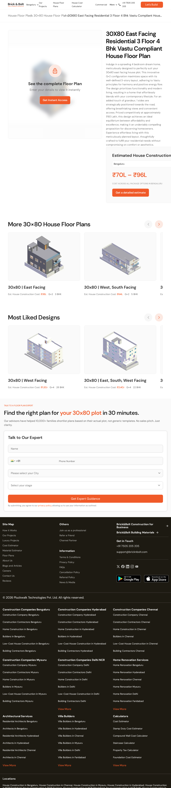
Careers (7, 570)
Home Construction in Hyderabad (76, 629)
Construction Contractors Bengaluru (22, 621)
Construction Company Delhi (73, 665)
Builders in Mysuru (12, 686)
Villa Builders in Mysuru (70, 742)
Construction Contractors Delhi (74, 672)
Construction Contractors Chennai (131, 621)
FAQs (62, 567)
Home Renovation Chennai (127, 679)
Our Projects (9, 535)
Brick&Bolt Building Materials (135, 532)
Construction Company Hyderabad (77, 614)
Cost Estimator (10, 545)
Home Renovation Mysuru (127, 686)
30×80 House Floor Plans (51, 16)
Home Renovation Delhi (125, 693)
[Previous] (148, 224)
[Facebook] (123, 567)
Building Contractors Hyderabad (75, 650)
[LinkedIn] (127, 567)
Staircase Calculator (124, 742)
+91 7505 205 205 (128, 546)
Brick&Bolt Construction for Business (135, 526)
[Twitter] (118, 567)
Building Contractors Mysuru (18, 701)
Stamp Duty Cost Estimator (127, 728)
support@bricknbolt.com (132, 552)
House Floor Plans (20, 16)
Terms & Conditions (69, 557)
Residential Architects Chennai (19, 750)
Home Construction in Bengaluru (20, 629)
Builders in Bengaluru (14, 636)
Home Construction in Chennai (129, 629)
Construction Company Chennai (130, 614)
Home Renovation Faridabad (128, 701)
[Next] (159, 224)
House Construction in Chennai (55, 785)
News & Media (67, 582)
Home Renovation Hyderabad (129, 672)
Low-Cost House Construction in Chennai (135, 643)
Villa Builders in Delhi (69, 750)
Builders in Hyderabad (70, 636)
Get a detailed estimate (131, 192)
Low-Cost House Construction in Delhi (78, 693)
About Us (7, 560)
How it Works (10, 530)
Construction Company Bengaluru (21, 614)
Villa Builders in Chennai (70, 735)
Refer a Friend (66, 535)
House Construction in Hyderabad (125, 785)
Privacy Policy (66, 562)
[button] (13, 461)
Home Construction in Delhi (72, 679)
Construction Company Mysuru (19, 665)
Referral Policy (67, 577)
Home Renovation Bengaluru (128, 665)
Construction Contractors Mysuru (21, 672)
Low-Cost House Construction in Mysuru (25, 693)
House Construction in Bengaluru (20, 785)
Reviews (7, 580)
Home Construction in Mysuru (19, 679)
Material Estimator (12, 550)
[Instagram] (132, 567)
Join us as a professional (72, 530)
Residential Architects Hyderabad (21, 735)
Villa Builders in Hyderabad (72, 728)
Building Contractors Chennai (128, 650)
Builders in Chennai (123, 636)
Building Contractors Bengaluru (19, 650)
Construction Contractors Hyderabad (78, 621)
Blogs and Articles (12, 565)
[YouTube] (136, 567)
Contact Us (9, 575)
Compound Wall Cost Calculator (130, 735)
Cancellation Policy (69, 572)
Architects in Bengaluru (15, 728)
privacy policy (44, 505)
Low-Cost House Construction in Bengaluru (26, 643)
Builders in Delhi (66, 686)
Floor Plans (8, 555)
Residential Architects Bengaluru (20, 721)
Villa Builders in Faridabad (72, 757)
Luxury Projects (11, 540)
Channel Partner (68, 540)
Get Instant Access (55, 100)
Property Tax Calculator (125, 750)
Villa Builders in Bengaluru (71, 721)
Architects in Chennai (14, 757)
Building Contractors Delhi (72, 701)
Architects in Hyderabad (16, 742)
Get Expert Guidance (85, 499)
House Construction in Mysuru (90, 785)
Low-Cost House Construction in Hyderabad (82, 643)
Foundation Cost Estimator (127, 757)
